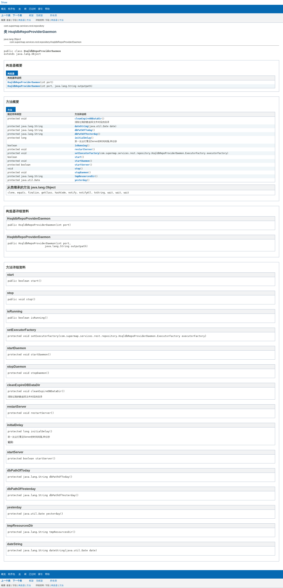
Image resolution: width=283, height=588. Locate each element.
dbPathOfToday (83, 130)
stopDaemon (81, 172)
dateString (81, 126)
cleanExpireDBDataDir (88, 118)
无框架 (39, 15)
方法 (29, 20)
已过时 (32, 8)
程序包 (11, 8)
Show (4, 2)
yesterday (81, 180)
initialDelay (83, 138)
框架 (31, 15)
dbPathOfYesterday (86, 134)
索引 (40, 8)
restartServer (83, 149)
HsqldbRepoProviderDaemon (24, 82)
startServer (82, 164)
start (78, 157)
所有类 (53, 15)
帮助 (47, 8)
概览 (3, 8)
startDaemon (82, 161)
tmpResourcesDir (85, 176)
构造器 (21, 20)
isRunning (81, 145)
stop (77, 168)
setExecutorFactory (87, 153)
